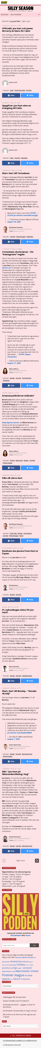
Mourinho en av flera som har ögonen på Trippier (19, 1015)
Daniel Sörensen (15, 837)
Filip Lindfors (13, 369)
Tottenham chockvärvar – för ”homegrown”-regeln (18, 253)
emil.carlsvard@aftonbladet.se (19, 668)
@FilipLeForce (18, 372)
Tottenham (25, 979)
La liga (13, 967)
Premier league (13, 975)
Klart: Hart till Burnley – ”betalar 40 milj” (19, 692)
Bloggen (4, 14)
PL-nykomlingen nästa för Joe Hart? (18, 611)
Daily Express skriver (10, 422)
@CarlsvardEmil (19, 670)
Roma (11, 979)
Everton (27, 965)
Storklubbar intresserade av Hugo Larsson (20, 1011)
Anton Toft (13, 82)
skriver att (6, 268)
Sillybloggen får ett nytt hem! (14, 997)
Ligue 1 (19, 968)
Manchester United (27, 971)
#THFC (33, 213)
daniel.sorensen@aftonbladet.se (19, 838)
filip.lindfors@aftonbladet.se (18, 370)
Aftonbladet (16, 935)
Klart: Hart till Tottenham (16, 173)
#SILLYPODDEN (15, 14)
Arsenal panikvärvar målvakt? (18, 395)
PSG (26, 975)
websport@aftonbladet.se (25, 957)
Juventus (6, 968)
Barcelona (23, 961)
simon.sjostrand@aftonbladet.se (19, 746)
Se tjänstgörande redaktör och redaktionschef (20, 1040)
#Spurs (28, 354)
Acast (28, 935)
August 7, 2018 (13, 739)
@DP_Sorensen (19, 840)
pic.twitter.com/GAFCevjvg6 (26, 215)
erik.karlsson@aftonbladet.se (18, 587)
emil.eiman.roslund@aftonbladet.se (20, 229)
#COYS (10, 215)
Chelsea (21, 964)
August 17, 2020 (13, 363)
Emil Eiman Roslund (15, 227)
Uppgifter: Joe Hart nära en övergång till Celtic (16, 107)
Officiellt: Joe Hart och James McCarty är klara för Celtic (17, 29)
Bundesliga (12, 965)
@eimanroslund (19, 231)
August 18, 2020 (13, 222)
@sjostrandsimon (19, 748)
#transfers (12, 357)
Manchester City (8, 971)
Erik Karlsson (13, 585)
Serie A (16, 978)
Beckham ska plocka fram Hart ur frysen (20, 552)
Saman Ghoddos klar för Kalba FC (16, 1001)
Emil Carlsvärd (14, 667)
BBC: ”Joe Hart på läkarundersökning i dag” (15, 773)
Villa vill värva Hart (12, 478)
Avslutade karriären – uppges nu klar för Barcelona (19, 1005)
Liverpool (27, 967)
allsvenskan (6, 962)
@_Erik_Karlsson (19, 589)
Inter (31, 965)
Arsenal (14, 961)
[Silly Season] (20, 9)
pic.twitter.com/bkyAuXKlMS (19, 733)
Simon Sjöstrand (15, 745)
